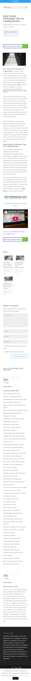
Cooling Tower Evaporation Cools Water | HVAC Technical (8, 285)
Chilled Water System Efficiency (12, 427)
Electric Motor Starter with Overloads (14, 462)
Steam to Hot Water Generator (12, 538)
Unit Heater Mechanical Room (11, 544)
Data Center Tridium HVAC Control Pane (14, 453)
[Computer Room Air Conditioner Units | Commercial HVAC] (20, 258)
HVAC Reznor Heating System (11, 510)
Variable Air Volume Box (10, 547)
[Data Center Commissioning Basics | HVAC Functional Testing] (8, 258)
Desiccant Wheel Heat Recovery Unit (13, 459)
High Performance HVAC (11, 24)
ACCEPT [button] (15, 678)
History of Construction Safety (11, 490)
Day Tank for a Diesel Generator (12, 456)
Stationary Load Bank (9, 535)
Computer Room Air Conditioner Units (14, 436)
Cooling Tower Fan (8, 441)
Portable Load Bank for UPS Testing (13, 529)
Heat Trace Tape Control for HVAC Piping (15, 487)
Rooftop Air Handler (9, 532)
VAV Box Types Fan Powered (11, 558)
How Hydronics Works (9, 502)
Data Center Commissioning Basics (13, 447)
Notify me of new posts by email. (14, 352)
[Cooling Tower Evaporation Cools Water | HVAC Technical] (8, 279)
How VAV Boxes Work (9, 504)
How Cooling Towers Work (10, 499)
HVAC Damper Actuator (10, 507)
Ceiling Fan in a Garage (9, 416)
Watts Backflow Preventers (11, 564)
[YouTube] (17, 2)
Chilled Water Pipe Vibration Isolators (13, 419)
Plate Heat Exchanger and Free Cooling (14, 527)
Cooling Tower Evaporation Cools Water (14, 439)
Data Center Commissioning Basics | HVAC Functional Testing (8, 265)
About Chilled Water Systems (11, 393)
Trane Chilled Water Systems (11, 541)
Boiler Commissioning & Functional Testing (15, 410)
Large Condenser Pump (10, 516)
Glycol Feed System (8, 484)
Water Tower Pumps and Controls (13, 561)
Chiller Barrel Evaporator (10, 430)
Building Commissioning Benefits (12, 413)
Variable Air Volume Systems (11, 550)
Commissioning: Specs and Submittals (13, 433)
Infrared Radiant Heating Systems (13, 513)
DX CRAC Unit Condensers (10, 470)
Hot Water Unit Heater (9, 496)
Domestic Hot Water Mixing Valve (12, 464)
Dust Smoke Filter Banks (10, 467)
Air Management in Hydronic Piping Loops (15, 399)
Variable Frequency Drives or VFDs (13, 552)
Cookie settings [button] (23, 675)
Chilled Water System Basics (11, 424)
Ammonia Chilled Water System (12, 402)
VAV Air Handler (7, 555)
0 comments (10, 27)
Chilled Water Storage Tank (11, 421)
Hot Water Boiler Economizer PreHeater (14, 493)
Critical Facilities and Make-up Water (13, 444)
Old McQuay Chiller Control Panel (12, 519)
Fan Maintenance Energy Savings (12, 479)
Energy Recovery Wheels (10, 476)
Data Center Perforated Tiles (11, 450)
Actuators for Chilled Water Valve (12, 396)
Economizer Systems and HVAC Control (14, 473)
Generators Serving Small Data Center (14, 481)
